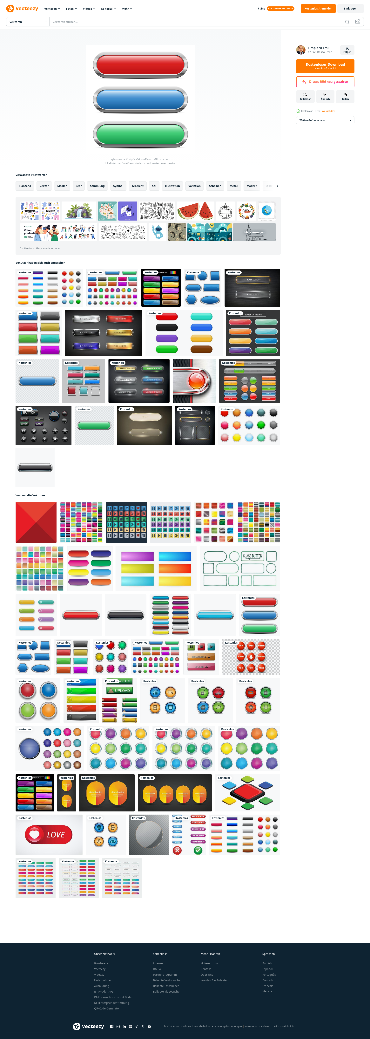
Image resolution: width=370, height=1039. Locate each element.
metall (234, 186)
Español (267, 969)
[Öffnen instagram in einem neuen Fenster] (118, 1026)
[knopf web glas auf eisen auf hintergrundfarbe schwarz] (139, 381)
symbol (118, 186)
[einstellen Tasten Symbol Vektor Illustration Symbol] (89, 568)
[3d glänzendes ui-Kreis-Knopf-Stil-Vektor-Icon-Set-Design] (162, 700)
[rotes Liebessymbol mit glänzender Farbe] (49, 835)
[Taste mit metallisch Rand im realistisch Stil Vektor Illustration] (118, 748)
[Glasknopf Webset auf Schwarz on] (252, 288)
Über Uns (207, 974)
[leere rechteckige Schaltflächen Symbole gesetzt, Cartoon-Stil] (170, 615)
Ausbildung (101, 986)
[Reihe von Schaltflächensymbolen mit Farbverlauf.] (259, 522)
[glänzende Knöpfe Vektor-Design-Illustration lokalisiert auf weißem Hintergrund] (202, 288)
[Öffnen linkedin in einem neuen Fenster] (124, 1026)
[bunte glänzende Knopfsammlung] (253, 333)
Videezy (99, 974)
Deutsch (267, 980)
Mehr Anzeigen (254, 232)
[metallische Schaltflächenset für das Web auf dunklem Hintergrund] (195, 425)
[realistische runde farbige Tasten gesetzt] (50, 748)
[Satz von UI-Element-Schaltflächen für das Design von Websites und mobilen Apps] (36, 878)
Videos (87, 8)
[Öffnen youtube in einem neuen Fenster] (149, 1026)
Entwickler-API (103, 991)
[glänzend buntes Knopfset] (161, 288)
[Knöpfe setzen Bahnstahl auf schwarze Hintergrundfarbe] (103, 333)
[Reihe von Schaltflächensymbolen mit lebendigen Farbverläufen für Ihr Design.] (81, 522)
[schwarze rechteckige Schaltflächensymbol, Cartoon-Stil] (35, 467)
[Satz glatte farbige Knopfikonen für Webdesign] (170, 522)
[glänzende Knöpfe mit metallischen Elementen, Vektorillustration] (38, 700)
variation (194, 186)
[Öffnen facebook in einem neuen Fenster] (111, 1026)
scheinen (215, 186)
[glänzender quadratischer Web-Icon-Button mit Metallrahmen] (83, 381)
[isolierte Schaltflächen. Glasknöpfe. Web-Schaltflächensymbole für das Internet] (201, 657)
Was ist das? (328, 111)
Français (267, 986)
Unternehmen (103, 980)
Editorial (106, 8)
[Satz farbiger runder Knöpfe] (249, 425)
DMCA (157, 969)
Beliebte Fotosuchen (166, 986)
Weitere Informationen (312, 120)
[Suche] (347, 21)
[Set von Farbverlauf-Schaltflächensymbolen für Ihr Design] (40, 568)
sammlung (97, 186)
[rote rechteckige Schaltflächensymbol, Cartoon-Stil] (81, 615)
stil (154, 186)
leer (79, 186)
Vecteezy (99, 969)
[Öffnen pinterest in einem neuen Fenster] (130, 1026)
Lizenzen (159, 963)
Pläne (261, 8)
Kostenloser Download (325, 66)
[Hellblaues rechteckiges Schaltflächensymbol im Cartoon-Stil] (215, 615)
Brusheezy (101, 963)
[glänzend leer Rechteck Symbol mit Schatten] (81, 700)
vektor (44, 186)
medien (62, 186)
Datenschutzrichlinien (257, 1026)
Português (269, 974)
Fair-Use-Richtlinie (283, 1026)
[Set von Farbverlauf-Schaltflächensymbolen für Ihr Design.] (214, 522)
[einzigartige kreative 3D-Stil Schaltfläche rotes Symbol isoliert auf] (251, 657)
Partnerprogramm (165, 974)
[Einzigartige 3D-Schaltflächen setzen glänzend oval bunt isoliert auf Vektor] (184, 333)
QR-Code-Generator (107, 1008)
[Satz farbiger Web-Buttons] (49, 288)
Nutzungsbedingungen (228, 1026)
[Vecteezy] (22, 8)
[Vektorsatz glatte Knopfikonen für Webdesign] (126, 522)
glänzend (25, 186)
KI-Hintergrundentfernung (111, 1003)
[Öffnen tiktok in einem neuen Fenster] (136, 1026)
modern (252, 186)
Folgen (347, 52)
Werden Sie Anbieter (214, 980)
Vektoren (50, 8)
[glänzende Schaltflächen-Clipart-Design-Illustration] (37, 381)
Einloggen (350, 8)
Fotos (70, 8)
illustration (172, 186)
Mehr (125, 8)
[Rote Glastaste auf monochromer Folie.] (194, 381)
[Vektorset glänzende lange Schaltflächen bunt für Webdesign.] (36, 615)
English (267, 963)
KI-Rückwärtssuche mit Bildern (114, 997)
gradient (138, 186)
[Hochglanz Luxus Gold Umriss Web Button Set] (144, 425)
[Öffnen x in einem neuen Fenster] (143, 1026)
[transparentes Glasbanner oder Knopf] (149, 835)
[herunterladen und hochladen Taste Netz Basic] (119, 700)
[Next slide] (274, 186)
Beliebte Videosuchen (167, 991)
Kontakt (206, 969)
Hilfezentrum (209, 963)
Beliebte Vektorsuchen (167, 980)
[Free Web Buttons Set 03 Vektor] (249, 381)
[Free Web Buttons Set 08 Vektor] (43, 425)
